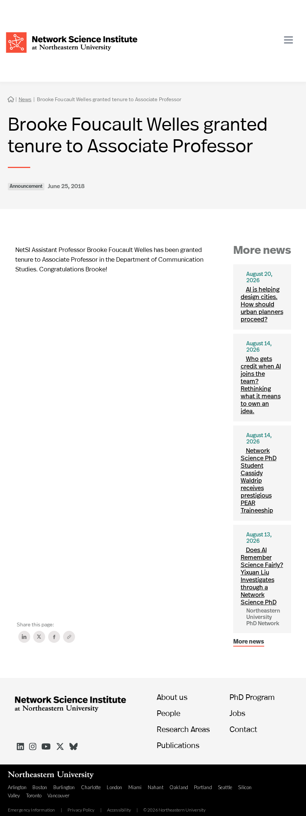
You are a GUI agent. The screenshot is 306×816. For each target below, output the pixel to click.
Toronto (33, 795)
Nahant (155, 787)
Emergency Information (31, 810)
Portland (203, 787)
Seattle (225, 787)
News (25, 99)
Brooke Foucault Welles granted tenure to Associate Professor (109, 99)
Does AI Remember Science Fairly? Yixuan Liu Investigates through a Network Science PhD (262, 576)
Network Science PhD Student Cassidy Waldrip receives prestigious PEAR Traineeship (259, 481)
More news (248, 642)
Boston (39, 787)
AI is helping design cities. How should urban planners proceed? (262, 305)
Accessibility (119, 810)
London (114, 787)
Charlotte (91, 787)
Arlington (17, 787)
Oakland (178, 787)
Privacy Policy (81, 810)
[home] (71, 41)
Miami (135, 787)
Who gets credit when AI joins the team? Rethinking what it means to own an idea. (261, 385)
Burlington (64, 787)
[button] (291, 37)
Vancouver (58, 795)
